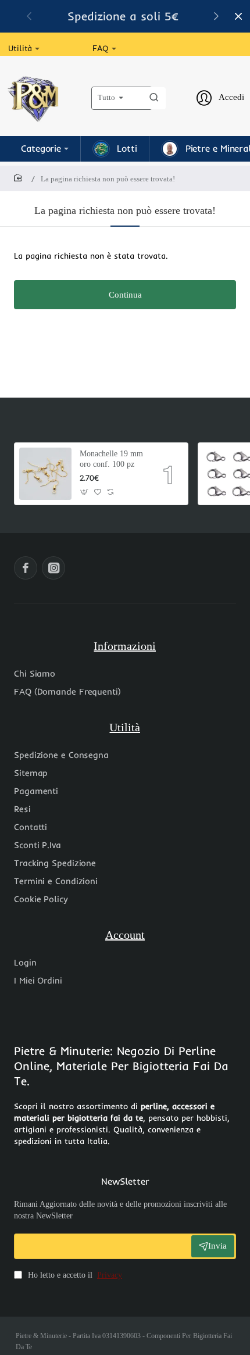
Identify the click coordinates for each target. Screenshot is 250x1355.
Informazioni (125, 645)
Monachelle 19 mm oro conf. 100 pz (111, 459)
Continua (125, 294)
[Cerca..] (154, 98)
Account (125, 934)
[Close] (238, 16)
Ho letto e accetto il (74, 1275)
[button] (216, 16)
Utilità (124, 727)
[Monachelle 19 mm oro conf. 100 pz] (45, 474)
